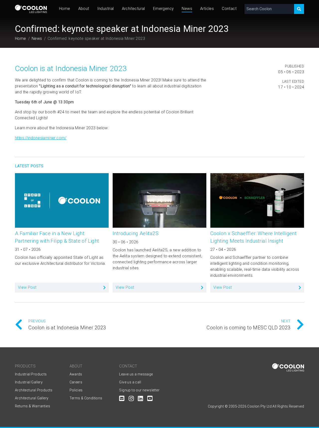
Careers (76, 382)
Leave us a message (136, 374)
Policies (76, 390)
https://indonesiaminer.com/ (41, 138)
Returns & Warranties (32, 406)
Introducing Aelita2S (136, 233)
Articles (207, 8)
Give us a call (130, 382)
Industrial (105, 8)
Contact (229, 8)
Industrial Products (31, 374)
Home (64, 8)
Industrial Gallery (29, 382)
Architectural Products (34, 390)
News (187, 8)
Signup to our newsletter (139, 390)
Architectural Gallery (31, 398)
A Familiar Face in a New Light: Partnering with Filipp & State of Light (57, 237)
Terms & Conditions (86, 398)
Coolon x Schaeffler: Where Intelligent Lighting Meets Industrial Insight (253, 237)
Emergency (163, 8)
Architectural (133, 8)
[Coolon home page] (31, 9)
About (83, 8)
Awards (76, 374)
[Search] (299, 9)
